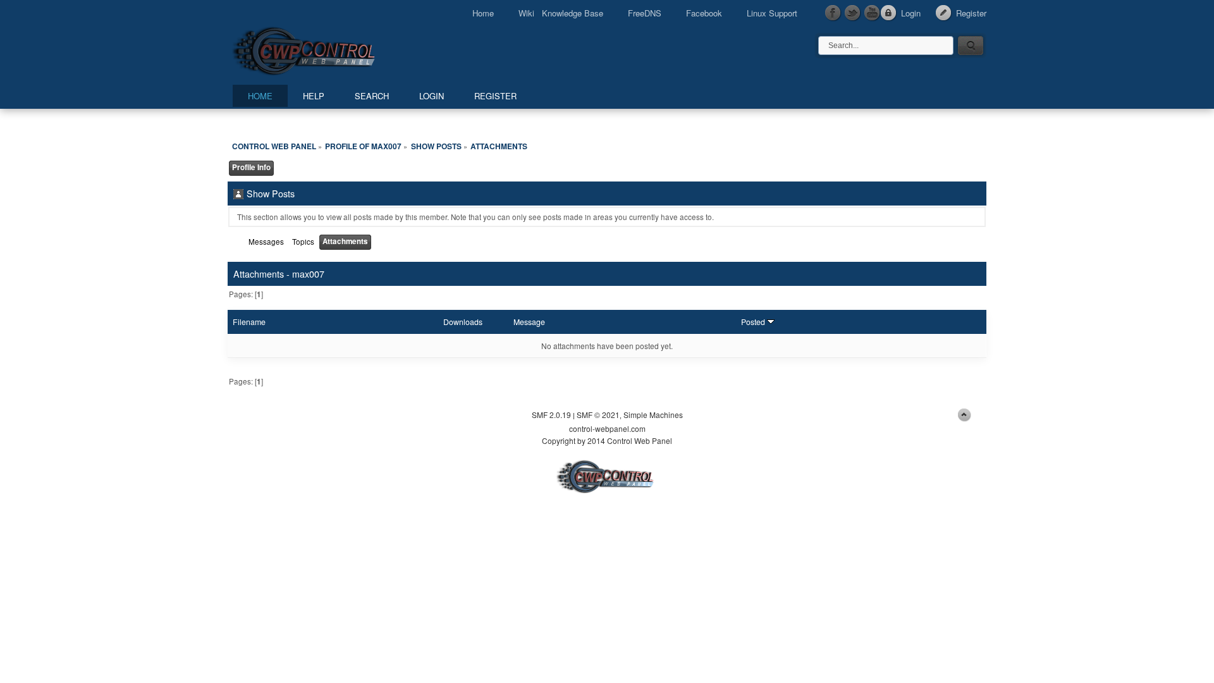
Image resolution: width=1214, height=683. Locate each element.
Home (483, 13)
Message (529, 322)
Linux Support (772, 13)
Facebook (704, 13)
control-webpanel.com (607, 428)
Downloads (462, 322)
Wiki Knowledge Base (560, 13)
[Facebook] (833, 13)
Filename (249, 322)
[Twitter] (853, 13)
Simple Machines (653, 414)
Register (971, 13)
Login (911, 13)
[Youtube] (872, 13)
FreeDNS (644, 13)
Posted (754, 322)
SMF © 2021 (598, 414)
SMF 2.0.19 (551, 414)
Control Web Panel (332, 49)
